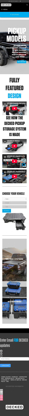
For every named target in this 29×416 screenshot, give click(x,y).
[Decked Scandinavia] (9, 5)
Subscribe (5, 365)
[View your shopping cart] (20, 1)
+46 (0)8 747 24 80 (13, 1)
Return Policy (20, 378)
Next (26, 47)
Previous (2, 47)
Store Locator (6, 377)
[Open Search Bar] (27, 5)
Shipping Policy (10, 378)
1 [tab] (13, 72)
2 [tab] (15, 72)
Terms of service (15, 380)
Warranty (15, 377)
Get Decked (21, 61)
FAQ (7, 381)
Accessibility (5, 380)
